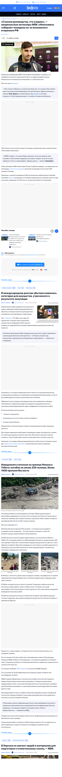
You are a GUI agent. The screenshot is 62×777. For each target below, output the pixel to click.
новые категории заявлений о (14, 444)
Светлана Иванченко (19, 752)
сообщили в (8, 318)
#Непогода (5, 459)
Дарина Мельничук (19, 474)
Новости (9, 18)
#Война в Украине (6, 287)
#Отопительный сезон (18, 740)
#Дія (19, 287)
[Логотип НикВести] (32, 8)
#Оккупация (29, 287)
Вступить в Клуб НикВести (30, 264)
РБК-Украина (21, 668)
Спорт (14, 18)
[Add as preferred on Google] (14, 8)
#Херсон (4, 740)
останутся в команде (16, 169)
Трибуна (15, 83)
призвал (11, 178)
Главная (3, 18)
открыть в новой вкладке (53, 302)
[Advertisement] (29, 125)
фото (39, 14)
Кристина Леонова (19, 302)
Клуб (57, 8)
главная (18, 14)
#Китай (16, 459)
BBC (16, 525)
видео (44, 14)
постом (36, 94)
